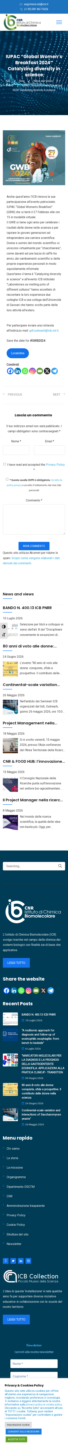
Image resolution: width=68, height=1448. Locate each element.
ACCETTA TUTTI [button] (16, 1439)
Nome (16, 441)
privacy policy (34, 1404)
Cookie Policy (16, 1225)
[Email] (39, 371)
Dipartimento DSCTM (21, 1187)
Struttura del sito (18, 1234)
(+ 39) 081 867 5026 (36, 9)
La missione (15, 1167)
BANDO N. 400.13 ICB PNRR (39, 1014)
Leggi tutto (16, 963)
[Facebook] (10, 371)
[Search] (60, 866)
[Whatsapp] (25, 371)
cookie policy (54, 1404)
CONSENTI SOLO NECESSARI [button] (23, 1431)
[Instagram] (32, 371)
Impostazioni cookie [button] (18, 1424)
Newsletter (14, 1244)
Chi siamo (13, 1148)
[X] (47, 371)
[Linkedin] (17, 371)
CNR (9, 1196)
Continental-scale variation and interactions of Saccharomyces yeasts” (41, 1114)
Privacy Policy (55, 464)
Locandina (17, 353)
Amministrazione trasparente (26, 1206)
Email (49, 441)
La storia (12, 1158)
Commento (34, 500)
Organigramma (16, 1177)
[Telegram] (54, 371)
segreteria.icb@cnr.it (36, 4)
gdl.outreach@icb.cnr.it (44, 330)
